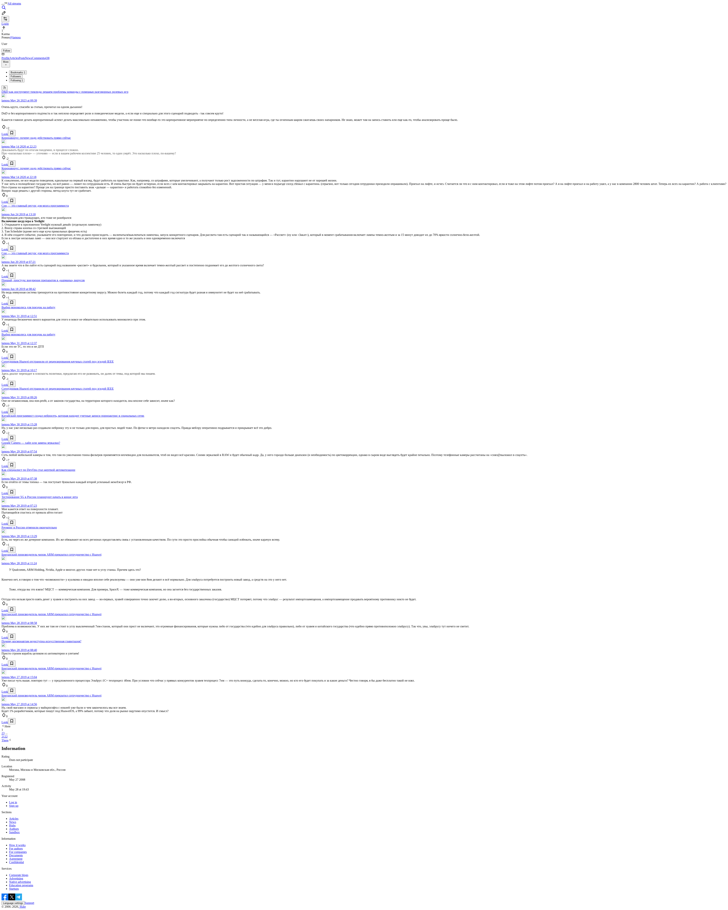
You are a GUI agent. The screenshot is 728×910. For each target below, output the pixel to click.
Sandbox (14, 832)
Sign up (13, 805)
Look (5, 134)
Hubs (12, 825)
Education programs (21, 885)
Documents (16, 855)
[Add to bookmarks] (12, 133)
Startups (14, 888)
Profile (5, 58)
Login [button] (5, 23)
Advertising (16, 878)
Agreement (15, 858)
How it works (17, 845)
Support (29, 903)
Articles (14, 58)
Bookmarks (18, 72)
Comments (40, 58)
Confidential (16, 862)
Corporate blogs (18, 875)
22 (6, 736)
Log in (13, 802)
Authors (14, 828)
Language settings (13, 903)
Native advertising (20, 881)
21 (3, 736)
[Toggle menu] (3, 4)
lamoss (6, 100)
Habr (22, 906)
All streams (14, 3)
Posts (22, 58)
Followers (16, 76)
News (28, 58)
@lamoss (15, 37)
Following (17, 80)
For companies (18, 852)
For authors (16, 848)
